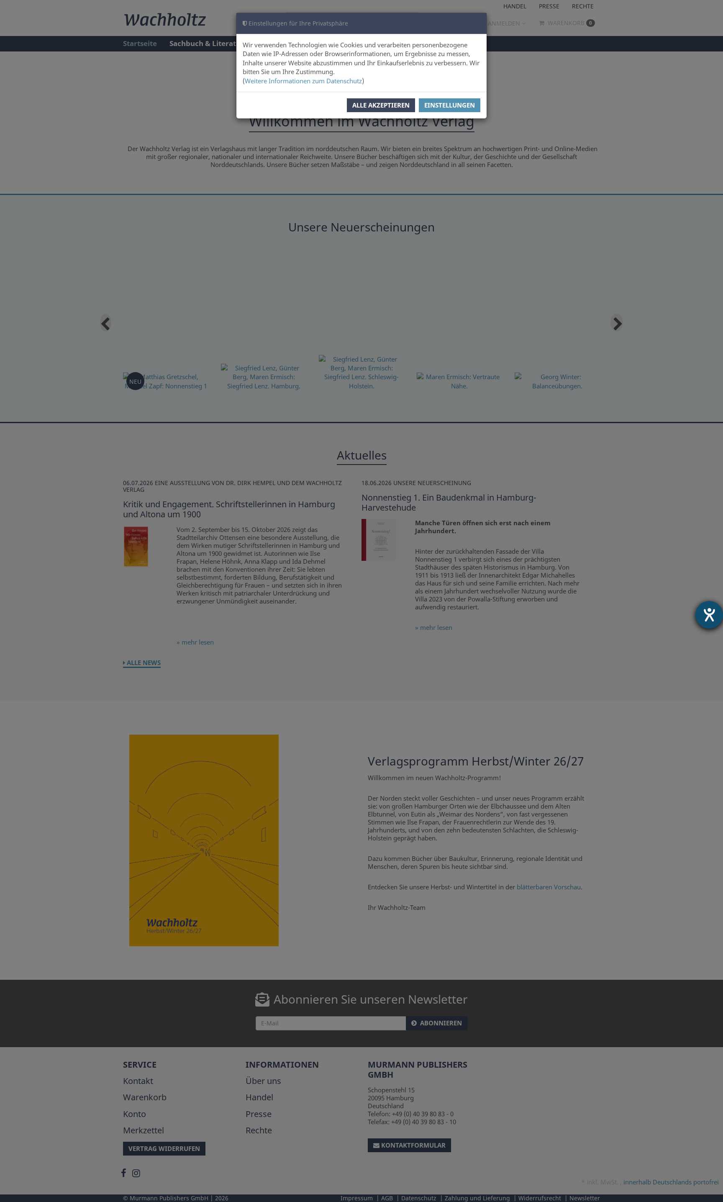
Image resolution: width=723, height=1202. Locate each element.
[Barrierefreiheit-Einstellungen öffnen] (709, 615)
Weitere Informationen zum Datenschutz (303, 81)
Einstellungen (449, 105)
